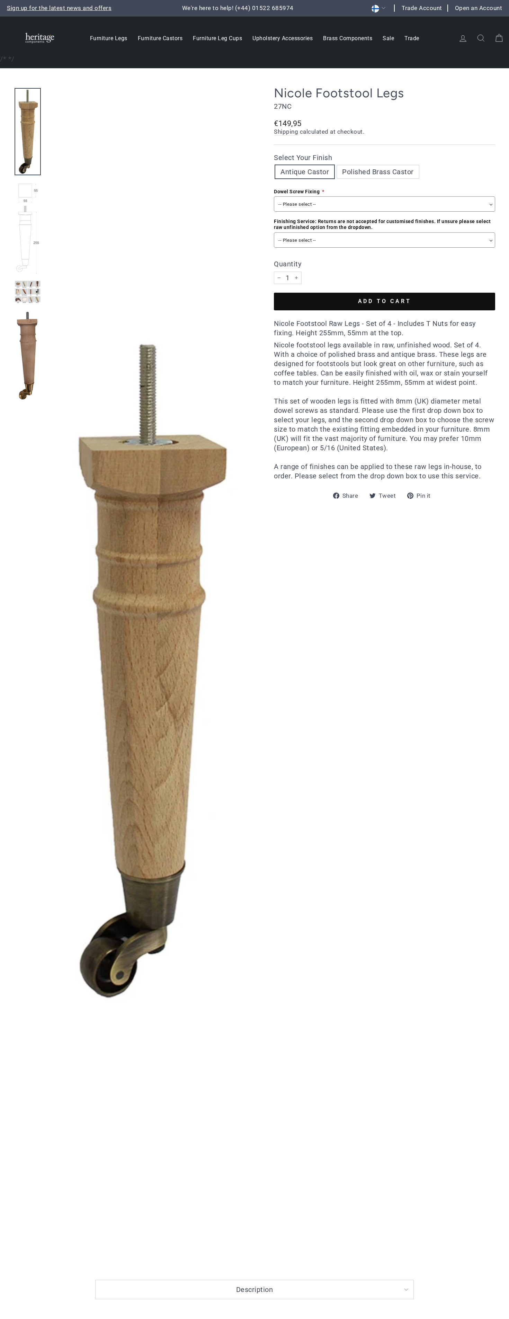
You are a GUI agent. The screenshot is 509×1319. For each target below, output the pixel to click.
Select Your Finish (303, 157)
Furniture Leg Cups (217, 38)
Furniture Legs (108, 38)
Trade (411, 38)
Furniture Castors (160, 38)
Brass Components (347, 38)
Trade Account (422, 8)
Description (254, 1289)
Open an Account (478, 8)
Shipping (286, 131)
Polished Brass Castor (378, 172)
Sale (388, 38)
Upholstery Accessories (282, 38)
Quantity (287, 264)
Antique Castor (304, 172)
